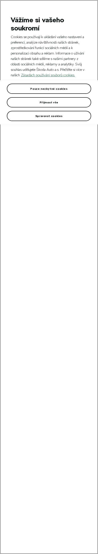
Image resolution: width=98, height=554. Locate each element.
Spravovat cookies (49, 115)
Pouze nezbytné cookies (48, 88)
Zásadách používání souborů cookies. (48, 75)
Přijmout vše (49, 102)
